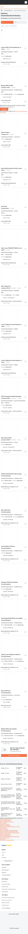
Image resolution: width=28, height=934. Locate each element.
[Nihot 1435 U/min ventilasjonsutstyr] (14, 500)
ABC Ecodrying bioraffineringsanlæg (11, 396)
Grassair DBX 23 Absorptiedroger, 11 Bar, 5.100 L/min (8, 809)
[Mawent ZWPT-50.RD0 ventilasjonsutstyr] (14, 76)
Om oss (3, 852)
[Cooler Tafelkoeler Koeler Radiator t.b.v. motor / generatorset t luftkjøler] (14, 315)
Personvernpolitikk (6, 884)
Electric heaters (5, 132)
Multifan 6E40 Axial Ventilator (9, 729)
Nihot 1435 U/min (5, 510)
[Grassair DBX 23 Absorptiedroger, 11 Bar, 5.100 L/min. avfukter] (14, 37)
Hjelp (3, 855)
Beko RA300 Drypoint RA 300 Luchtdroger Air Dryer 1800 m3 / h (8, 803)
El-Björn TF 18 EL (5, 773)
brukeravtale (3, 112)
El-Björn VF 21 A (5, 768)
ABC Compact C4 (6, 286)
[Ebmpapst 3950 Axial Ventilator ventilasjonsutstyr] (14, 572)
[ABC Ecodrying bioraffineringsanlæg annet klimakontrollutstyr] (14, 387)
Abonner (4, 109)
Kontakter (4, 857)
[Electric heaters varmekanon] (14, 123)
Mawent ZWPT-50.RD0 (7, 85)
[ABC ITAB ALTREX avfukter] (14, 428)
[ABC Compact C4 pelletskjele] (14, 276)
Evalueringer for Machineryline (9, 889)
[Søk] (25, 6)
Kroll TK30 (4, 206)
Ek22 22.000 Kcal (5, 690)
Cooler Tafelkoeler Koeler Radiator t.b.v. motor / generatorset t (7, 789)
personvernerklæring (20, 111)
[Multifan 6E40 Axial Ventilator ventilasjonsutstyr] (14, 719)
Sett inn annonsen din (14, 755)
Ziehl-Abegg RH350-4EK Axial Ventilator (12, 618)
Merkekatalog (5, 891)
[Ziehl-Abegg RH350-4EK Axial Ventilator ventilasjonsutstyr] (14, 608)
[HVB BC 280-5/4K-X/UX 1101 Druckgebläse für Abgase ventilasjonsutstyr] (14, 464)
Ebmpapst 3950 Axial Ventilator (9, 582)
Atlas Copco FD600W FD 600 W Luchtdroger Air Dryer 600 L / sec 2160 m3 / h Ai (8, 796)
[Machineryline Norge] (10, 2)
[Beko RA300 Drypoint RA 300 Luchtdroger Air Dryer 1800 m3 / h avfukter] (14, 159)
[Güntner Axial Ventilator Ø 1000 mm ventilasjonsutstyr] (14, 645)
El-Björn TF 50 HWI (5, 779)
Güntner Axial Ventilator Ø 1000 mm (10, 654)
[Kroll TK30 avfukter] (14, 197)
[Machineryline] (2, 10)
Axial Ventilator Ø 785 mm (8, 546)
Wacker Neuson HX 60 (6, 784)
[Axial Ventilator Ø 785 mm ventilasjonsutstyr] (14, 536)
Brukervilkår (4, 881)
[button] (26, 2)
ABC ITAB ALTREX (6, 438)
